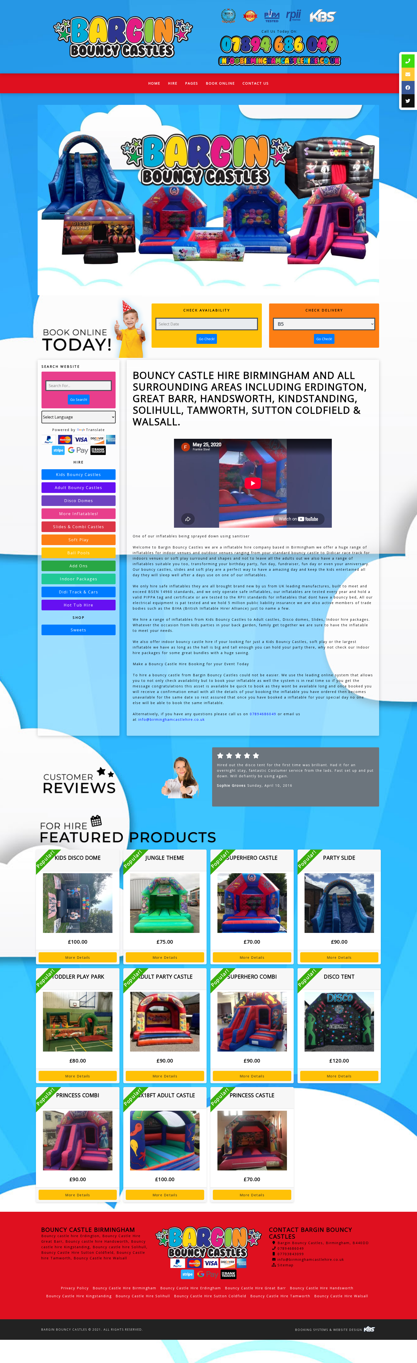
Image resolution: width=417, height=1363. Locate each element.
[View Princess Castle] (252, 1140)
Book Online (220, 83)
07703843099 (291, 1254)
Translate (95, 429)
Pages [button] (191, 83)
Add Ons (79, 566)
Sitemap (286, 1265)
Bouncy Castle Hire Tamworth (280, 1296)
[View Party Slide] (339, 903)
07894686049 (291, 1248)
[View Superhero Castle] (252, 903)
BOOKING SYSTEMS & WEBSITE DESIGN (329, 1330)
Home (156, 84)
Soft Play (79, 539)
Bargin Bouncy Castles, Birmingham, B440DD (323, 1242)
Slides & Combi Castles (78, 526)
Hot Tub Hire (78, 605)
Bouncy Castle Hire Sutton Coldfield (210, 1296)
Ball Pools (78, 552)
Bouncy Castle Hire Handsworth (322, 1288)
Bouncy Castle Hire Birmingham (124, 1288)
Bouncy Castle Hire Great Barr (255, 1288)
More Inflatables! (78, 513)
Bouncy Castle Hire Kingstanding (79, 1296)
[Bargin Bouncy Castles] (123, 37)
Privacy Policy (75, 1288)
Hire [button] (172, 83)
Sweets (78, 630)
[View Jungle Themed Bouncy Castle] (165, 903)
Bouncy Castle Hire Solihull (143, 1296)
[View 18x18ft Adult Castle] (165, 1140)
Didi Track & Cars (78, 592)
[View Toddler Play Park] (77, 1022)
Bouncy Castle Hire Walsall (341, 1296)
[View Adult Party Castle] (165, 1022)
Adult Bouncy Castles (78, 487)
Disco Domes (78, 500)
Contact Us (256, 83)
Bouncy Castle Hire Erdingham (190, 1288)
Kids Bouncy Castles (78, 474)
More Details (77, 957)
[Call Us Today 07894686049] (279, 44)
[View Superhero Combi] (252, 1022)
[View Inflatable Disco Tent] (339, 1022)
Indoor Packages (78, 579)
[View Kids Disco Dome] (77, 903)
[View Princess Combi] (77, 1140)
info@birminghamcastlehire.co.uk (311, 1259)
